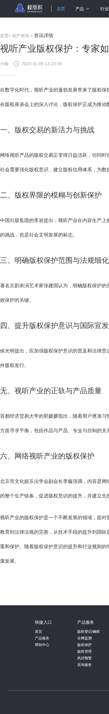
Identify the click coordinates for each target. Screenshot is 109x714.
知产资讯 (20, 35)
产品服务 (42, 638)
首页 (61, 8)
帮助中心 (42, 645)
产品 (79, 8)
